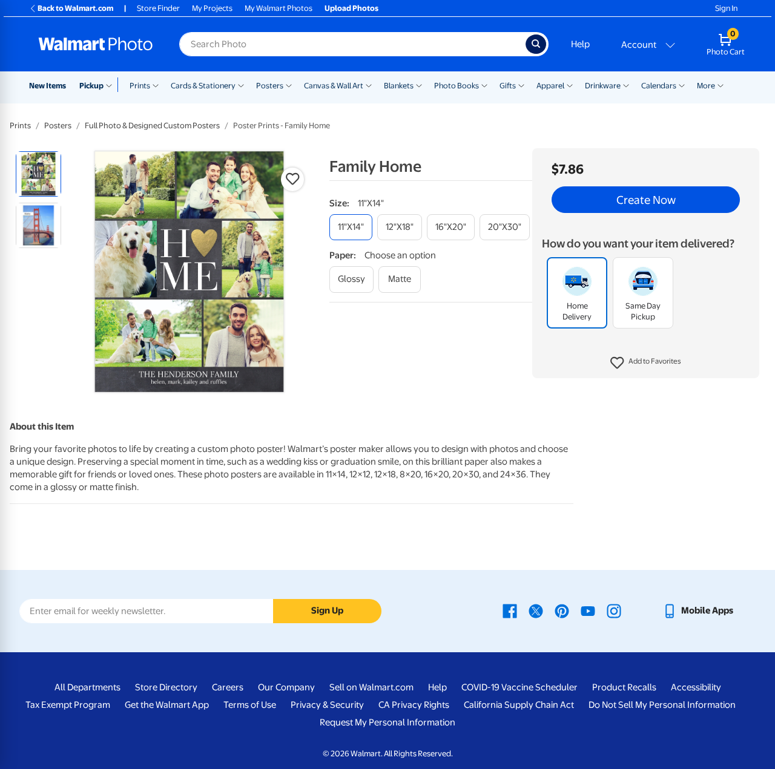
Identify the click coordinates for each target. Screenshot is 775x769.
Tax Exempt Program (67, 704)
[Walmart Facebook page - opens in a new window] (510, 610)
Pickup (91, 85)
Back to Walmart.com (75, 8)
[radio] (38, 174)
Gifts (508, 85)
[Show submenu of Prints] (155, 84)
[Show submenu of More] (720, 84)
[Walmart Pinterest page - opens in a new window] (562, 610)
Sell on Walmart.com (371, 687)
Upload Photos (351, 8)
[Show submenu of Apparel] (569, 84)
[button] (645, 363)
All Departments (87, 687)
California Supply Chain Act (519, 704)
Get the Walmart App (167, 704)
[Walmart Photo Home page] (95, 44)
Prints (140, 85)
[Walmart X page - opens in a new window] (536, 610)
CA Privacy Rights (413, 704)
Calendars (658, 85)
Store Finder (158, 8)
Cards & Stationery (203, 85)
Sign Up (327, 610)
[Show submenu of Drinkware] (626, 84)
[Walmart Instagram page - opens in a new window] (614, 610)
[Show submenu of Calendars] (681, 84)
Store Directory (166, 687)
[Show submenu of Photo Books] (484, 84)
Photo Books (456, 85)
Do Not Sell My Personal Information (662, 704)
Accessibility (696, 687)
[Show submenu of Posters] (288, 84)
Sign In (726, 8)
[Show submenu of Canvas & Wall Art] (368, 84)
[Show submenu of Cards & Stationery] (241, 84)
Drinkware (603, 85)
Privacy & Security (327, 704)
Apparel (550, 85)
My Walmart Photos (278, 8)
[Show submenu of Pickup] (111, 84)
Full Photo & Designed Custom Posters (152, 125)
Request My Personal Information (387, 722)
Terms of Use (249, 704)
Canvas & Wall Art (333, 85)
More (706, 85)
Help (580, 44)
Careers (227, 687)
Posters (269, 85)
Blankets (399, 85)
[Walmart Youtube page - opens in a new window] (588, 610)
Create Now (646, 199)
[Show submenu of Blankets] (419, 84)
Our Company (286, 687)
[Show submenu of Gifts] (521, 84)
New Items (47, 85)
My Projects (212, 8)
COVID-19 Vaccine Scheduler (519, 687)
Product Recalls (624, 687)
